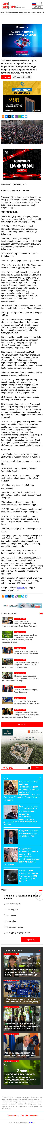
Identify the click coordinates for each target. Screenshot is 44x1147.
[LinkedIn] (12, 116)
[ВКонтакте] (6, 116)
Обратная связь (12, 1115)
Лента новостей (9, 613)
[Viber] (16, 116)
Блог (6, 778)
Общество (6, 77)
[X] (9, 116)
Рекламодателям (32, 1115)
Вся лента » (22, 724)
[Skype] (22, 116)
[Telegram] (26, 116)
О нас (22, 1115)
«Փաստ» (21, 588)
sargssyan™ (31, 1122)
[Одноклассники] (3, 116)
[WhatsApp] (19, 116)
